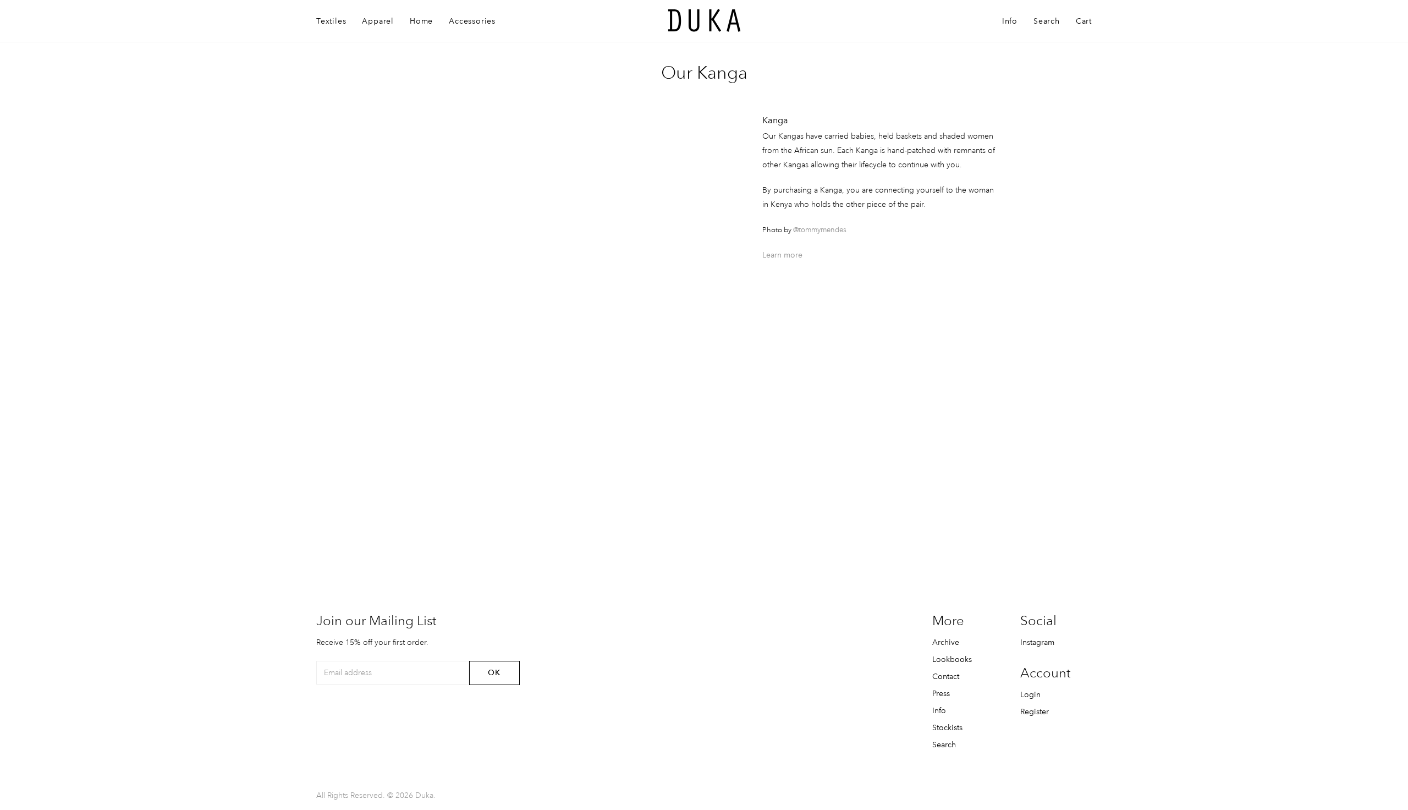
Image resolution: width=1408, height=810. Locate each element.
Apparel (378, 21)
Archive (945, 642)
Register (1034, 711)
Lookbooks (952, 659)
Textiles (331, 21)
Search (1046, 21)
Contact (945, 676)
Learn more (782, 255)
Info (1010, 21)
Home (421, 21)
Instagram (1037, 642)
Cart (1084, 21)
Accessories (472, 21)
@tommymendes (819, 230)
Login (1030, 694)
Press (941, 693)
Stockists (947, 727)
